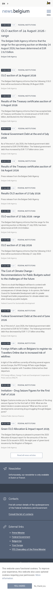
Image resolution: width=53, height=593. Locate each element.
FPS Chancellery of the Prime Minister (29, 549)
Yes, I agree (19, 586)
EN (3, 4)
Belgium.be (17, 541)
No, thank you (40, 586)
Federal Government (21, 537)
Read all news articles (26, 455)
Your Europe (17, 545)
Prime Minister (18, 533)
